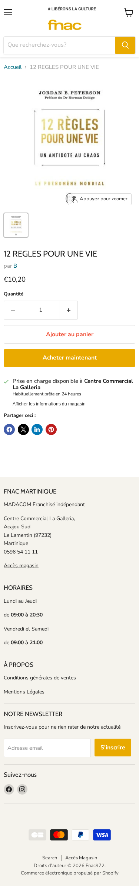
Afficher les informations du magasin (49, 404)
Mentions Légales (24, 691)
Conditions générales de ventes (40, 677)
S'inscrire (112, 747)
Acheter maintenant (70, 358)
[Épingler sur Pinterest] (51, 429)
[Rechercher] (125, 45)
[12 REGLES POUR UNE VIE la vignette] (16, 225)
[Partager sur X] (23, 429)
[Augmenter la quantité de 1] (69, 310)
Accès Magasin (81, 858)
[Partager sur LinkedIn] (37, 429)
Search (49, 858)
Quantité (13, 294)
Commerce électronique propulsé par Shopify (70, 873)
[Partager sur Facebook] (9, 429)
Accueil (12, 67)
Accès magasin (21, 565)
